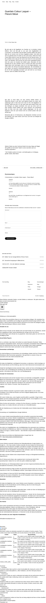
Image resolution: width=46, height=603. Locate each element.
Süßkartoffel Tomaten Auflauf (9, 267)
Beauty (13, 42)
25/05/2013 (11, 191)
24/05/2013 (11, 179)
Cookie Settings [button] (4, 302)
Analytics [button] (2, 578)
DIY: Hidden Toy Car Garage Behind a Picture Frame (15, 257)
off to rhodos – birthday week (36, 167)
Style (15, 42)
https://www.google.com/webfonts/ (13, 419)
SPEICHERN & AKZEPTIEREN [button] (7, 600)
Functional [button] (2, 566)
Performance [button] (3, 572)
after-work (6, 167)
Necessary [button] (2, 526)
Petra (32, 146)
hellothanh (10, 180)
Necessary (4, 528)
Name (6, 222)
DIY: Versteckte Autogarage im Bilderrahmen (13, 260)
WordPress (42, 295)
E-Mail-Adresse (8, 227)
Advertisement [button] (3, 586)
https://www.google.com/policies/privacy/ (12, 436)
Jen (30, 146)
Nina (10, 42)
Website (6, 232)
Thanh (38, 146)
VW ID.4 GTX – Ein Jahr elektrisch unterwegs (13, 264)
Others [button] (1, 594)
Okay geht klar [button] (3, 304)
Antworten (10, 188)
